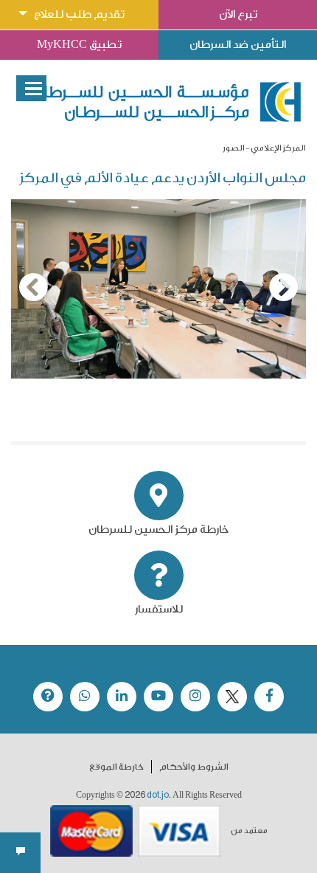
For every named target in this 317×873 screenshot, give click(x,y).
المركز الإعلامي (278, 148)
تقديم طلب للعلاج (79, 14)
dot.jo (158, 795)
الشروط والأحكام (194, 767)
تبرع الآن (238, 14)
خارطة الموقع (116, 767)
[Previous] (33, 287)
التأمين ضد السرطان (237, 44)
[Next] (284, 287)
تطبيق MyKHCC (79, 44)
